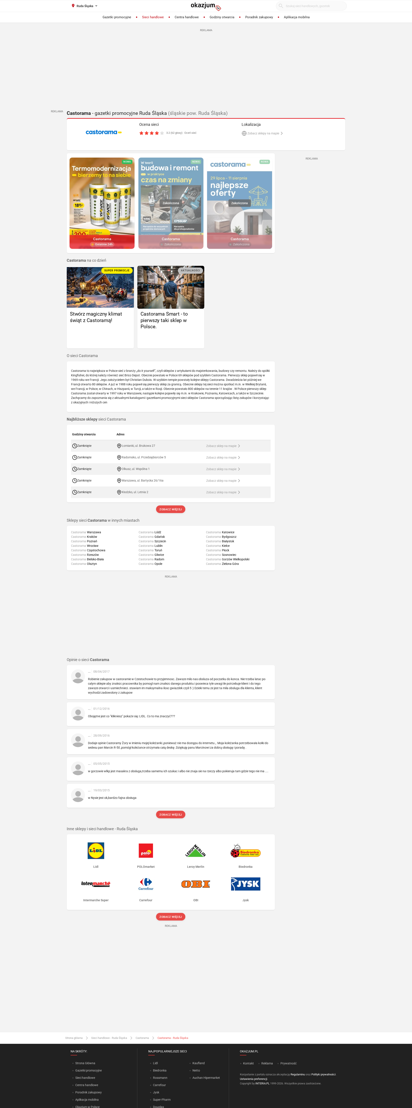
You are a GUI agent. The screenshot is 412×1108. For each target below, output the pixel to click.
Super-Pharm (162, 1099)
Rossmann (160, 1077)
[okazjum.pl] (206, 6)
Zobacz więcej (171, 509)
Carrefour (159, 1085)
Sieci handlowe (85, 1077)
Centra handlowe (86, 1085)
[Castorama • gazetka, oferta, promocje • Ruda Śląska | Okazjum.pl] (103, 132)
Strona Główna (85, 1063)
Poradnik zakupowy (88, 1092)
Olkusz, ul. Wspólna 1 (136, 469)
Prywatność (288, 1063)
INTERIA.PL (262, 1083)
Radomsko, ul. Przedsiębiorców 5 (144, 457)
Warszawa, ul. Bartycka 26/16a (143, 480)
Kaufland (198, 1063)
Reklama (267, 1063)
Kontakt (248, 1063)
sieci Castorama (96, 419)
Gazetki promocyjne (88, 1070)
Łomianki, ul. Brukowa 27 (138, 445)
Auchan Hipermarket (206, 1077)
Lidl (155, 1063)
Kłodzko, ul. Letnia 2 (135, 492)
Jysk (156, 1092)
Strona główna (74, 1038)
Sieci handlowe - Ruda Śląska (109, 1038)
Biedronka (160, 1070)
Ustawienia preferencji (253, 1079)
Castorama (142, 1038)
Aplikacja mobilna (87, 1099)
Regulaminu (298, 1074)
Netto (196, 1070)
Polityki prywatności (323, 1074)
